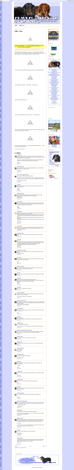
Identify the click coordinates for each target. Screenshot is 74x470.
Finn (17, 272)
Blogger (41, 467)
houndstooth (19, 379)
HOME (16, 25)
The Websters (19, 308)
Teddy (18, 316)
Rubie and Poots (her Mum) (21, 401)
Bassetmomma (19, 233)
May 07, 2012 (19, 163)
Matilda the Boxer (19, 266)
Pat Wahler (18, 371)
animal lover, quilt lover (20, 300)
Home (30, 446)
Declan (18, 287)
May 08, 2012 (19, 435)
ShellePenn (18, 211)
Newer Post (16, 446)
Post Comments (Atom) (22, 447)
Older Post (44, 446)
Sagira (18, 386)
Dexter (18, 184)
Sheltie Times (19, 336)
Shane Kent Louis (19, 393)
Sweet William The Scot (20, 250)
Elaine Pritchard (19, 354)
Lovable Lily (19, 201)
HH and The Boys (19, 166)
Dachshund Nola (19, 348)
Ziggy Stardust (19, 418)
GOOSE (18, 278)
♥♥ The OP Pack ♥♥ (20, 292)
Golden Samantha (19, 193)
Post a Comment (18, 444)
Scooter (18, 239)
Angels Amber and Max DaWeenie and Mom (23, 330)
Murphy (18, 361)
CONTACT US (21, 25)
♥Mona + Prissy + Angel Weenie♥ (22, 174)
